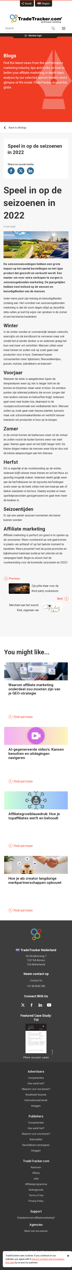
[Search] (53, 28)
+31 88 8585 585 (36, 986)
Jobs (36, 1178)
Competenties (36, 1077)
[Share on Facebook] (11, 170)
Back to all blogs (17, 127)
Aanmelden (36, 1139)
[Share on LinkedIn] (30, 170)
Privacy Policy (36, 1201)
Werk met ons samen (36, 1231)
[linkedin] (40, 1005)
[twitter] (23, 1005)
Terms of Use (36, 1195)
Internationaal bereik (36, 1100)
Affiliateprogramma (36, 1184)
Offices (36, 1173)
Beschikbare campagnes (36, 1145)
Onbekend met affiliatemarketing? (36, 1217)
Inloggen (36, 1105)
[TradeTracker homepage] (36, 19)
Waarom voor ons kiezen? (36, 1089)
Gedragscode (36, 1189)
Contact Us (36, 980)
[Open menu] (63, 28)
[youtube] (49, 1005)
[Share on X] (20, 170)
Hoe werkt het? (36, 1083)
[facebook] (32, 1005)
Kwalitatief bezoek (36, 1094)
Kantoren (36, 1167)
